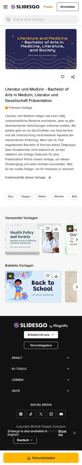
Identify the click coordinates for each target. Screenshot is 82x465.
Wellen (42, 196)
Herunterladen (43, 458)
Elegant (25, 196)
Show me (62, 432)
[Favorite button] (62, 77)
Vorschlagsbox (41, 345)
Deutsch (23, 440)
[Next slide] (76, 239)
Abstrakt (59, 196)
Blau (10, 196)
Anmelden (67, 6)
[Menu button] (5, 7)
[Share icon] (73, 77)
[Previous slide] (5, 239)
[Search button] (8, 19)
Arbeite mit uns (38, 334)
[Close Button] (74, 432)
